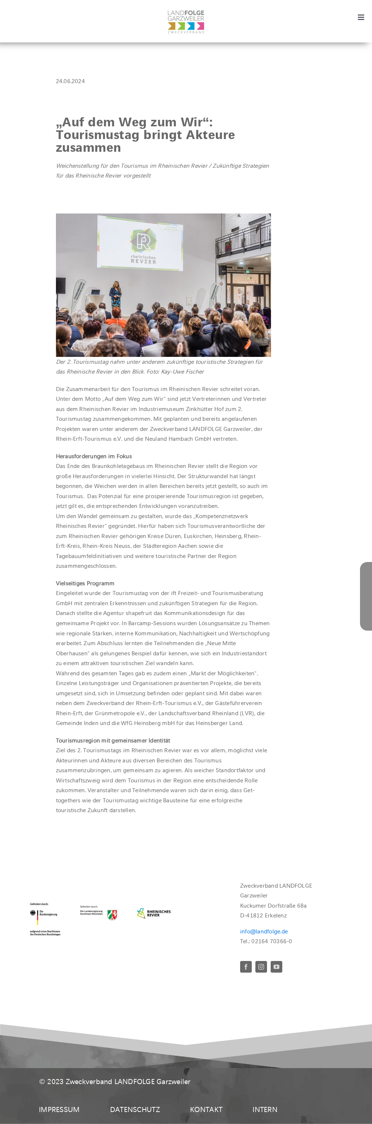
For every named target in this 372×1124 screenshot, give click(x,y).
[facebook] (246, 967)
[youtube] (276, 967)
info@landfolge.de (264, 931)
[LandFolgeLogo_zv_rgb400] (186, 13)
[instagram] (261, 967)
